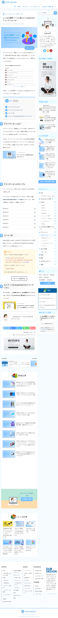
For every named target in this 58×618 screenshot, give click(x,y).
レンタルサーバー (35, 6)
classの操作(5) (42, 279)
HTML (18, 335)
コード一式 (11, 113)
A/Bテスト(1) (45, 274)
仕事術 (48, 224)
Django (48, 205)
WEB (19, 6)
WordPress (48, 213)
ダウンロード (25, 6)
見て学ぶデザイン (48, 261)
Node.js (48, 207)
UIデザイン (48, 210)
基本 (48, 255)
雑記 (48, 264)
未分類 (47, 258)
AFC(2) (40, 277)
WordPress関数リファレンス (47, 228)
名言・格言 (48, 252)
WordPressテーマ (48, 238)
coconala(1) (49, 279)
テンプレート (48, 240)
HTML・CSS (32, 332)
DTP (15, 6)
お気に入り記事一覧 (48, 6)
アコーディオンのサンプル (15, 110)
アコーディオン (32, 335)
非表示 (15, 100)
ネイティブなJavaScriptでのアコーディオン (20, 116)
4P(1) (40, 274)
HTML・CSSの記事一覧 (46, 181)
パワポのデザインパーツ (48, 243)
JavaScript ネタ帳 (47, 199)
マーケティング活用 (48, 218)
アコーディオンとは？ (14, 107)
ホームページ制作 (48, 215)
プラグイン (48, 246)
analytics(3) (46, 277)
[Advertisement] (19, 171)
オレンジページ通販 (18, 86)
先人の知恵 (48, 249)
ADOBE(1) (52, 274)
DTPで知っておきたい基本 (48, 196)
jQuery (24, 335)
